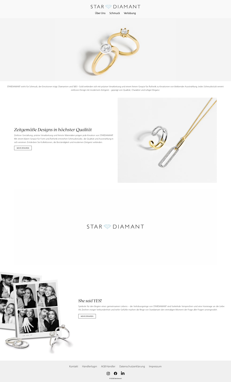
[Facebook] (115, 373)
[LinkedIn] (123, 373)
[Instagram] (108, 373)
